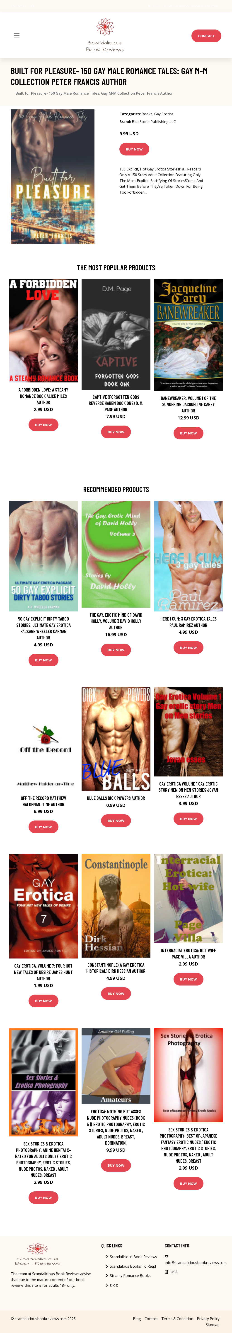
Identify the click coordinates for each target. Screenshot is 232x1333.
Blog (114, 1285)
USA (156, 6)
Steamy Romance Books (130, 1275)
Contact (206, 36)
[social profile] (32, 6)
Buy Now (134, 149)
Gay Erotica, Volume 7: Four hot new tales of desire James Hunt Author (43, 972)
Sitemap (213, 1324)
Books (147, 113)
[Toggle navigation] (17, 35)
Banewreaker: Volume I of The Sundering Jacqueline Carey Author (188, 404)
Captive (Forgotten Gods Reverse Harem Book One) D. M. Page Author (116, 403)
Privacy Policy (208, 1318)
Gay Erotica (163, 113)
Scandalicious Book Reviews (133, 1256)
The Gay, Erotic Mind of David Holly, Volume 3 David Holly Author (115, 621)
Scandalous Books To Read (133, 1266)
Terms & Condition (177, 1318)
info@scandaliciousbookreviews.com (191, 6)
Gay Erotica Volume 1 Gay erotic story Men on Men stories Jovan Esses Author (188, 790)
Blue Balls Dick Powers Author (116, 798)
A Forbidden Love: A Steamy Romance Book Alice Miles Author (43, 396)
